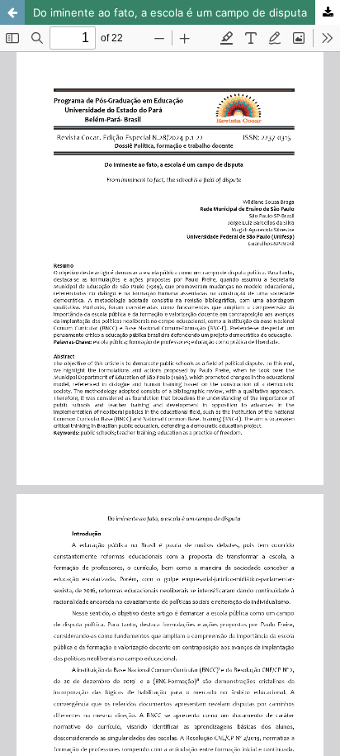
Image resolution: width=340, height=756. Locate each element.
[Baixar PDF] (327, 12)
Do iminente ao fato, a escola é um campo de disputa (170, 12)
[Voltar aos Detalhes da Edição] (12, 12)
